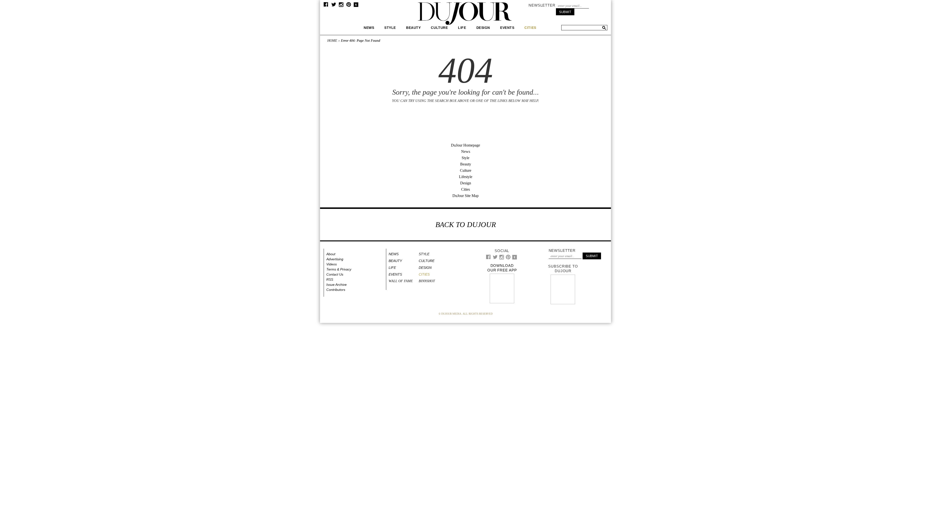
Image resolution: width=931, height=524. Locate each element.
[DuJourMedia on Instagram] (341, 6)
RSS (329, 279)
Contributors (335, 290)
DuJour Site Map (465, 196)
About (330, 254)
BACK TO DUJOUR (465, 225)
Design (483, 28)
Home (332, 40)
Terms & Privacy (338, 269)
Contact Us (334, 274)
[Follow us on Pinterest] (348, 6)
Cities (465, 189)
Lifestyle (465, 177)
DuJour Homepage (465, 145)
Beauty (413, 28)
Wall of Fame (401, 281)
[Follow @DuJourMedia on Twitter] (333, 6)
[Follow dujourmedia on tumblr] (356, 6)
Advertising (334, 259)
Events (507, 28)
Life (462, 28)
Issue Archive (336, 285)
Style (390, 28)
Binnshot (427, 281)
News (369, 28)
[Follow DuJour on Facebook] (326, 5)
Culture (439, 28)
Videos (331, 264)
